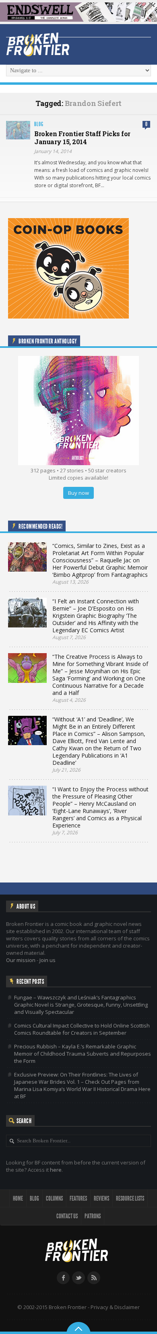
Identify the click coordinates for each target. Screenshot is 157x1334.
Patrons (93, 1216)
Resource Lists (130, 1198)
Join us (47, 960)
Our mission (20, 960)
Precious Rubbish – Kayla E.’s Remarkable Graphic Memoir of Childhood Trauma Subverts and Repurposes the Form (82, 1053)
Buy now (78, 492)
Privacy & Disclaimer (115, 1307)
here (56, 1169)
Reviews (101, 1198)
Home (18, 1198)
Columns (54, 1198)
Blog (38, 124)
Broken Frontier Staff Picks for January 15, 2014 (82, 137)
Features (78, 1198)
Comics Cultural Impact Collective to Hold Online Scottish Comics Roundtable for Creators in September (82, 1029)
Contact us (67, 1216)
